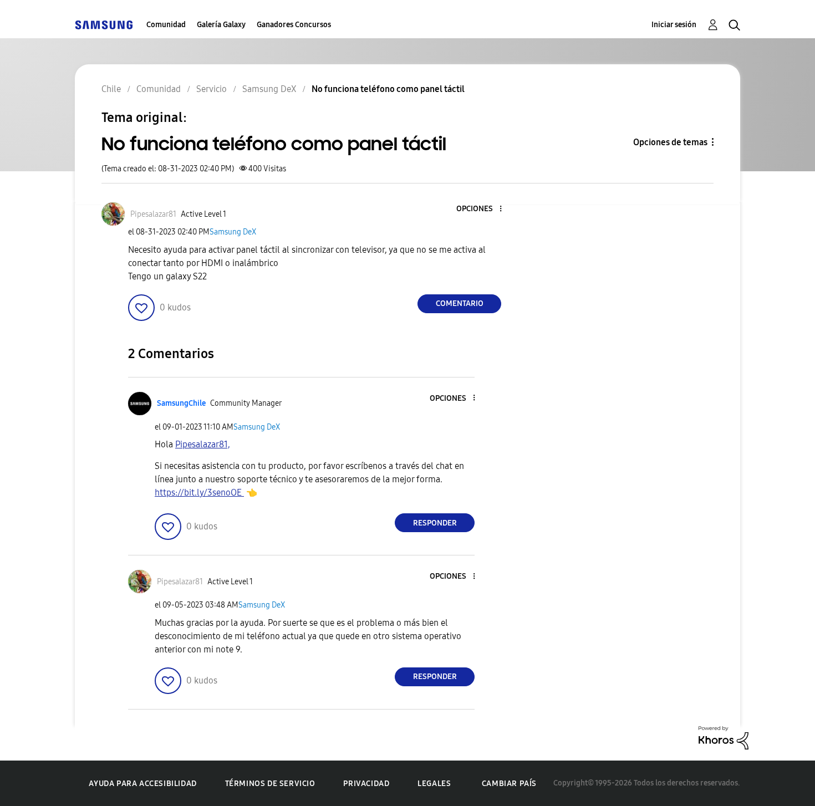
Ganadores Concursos (294, 24)
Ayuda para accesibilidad (142, 783)
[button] (482, 209)
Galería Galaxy (221, 24)
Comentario (459, 303)
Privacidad (366, 783)
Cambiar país (509, 783)
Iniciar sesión (673, 24)
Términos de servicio (270, 783)
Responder (435, 523)
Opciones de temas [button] (670, 142)
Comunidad (166, 24)
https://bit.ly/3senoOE (199, 492)
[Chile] (104, 24)
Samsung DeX (233, 232)
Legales (434, 783)
